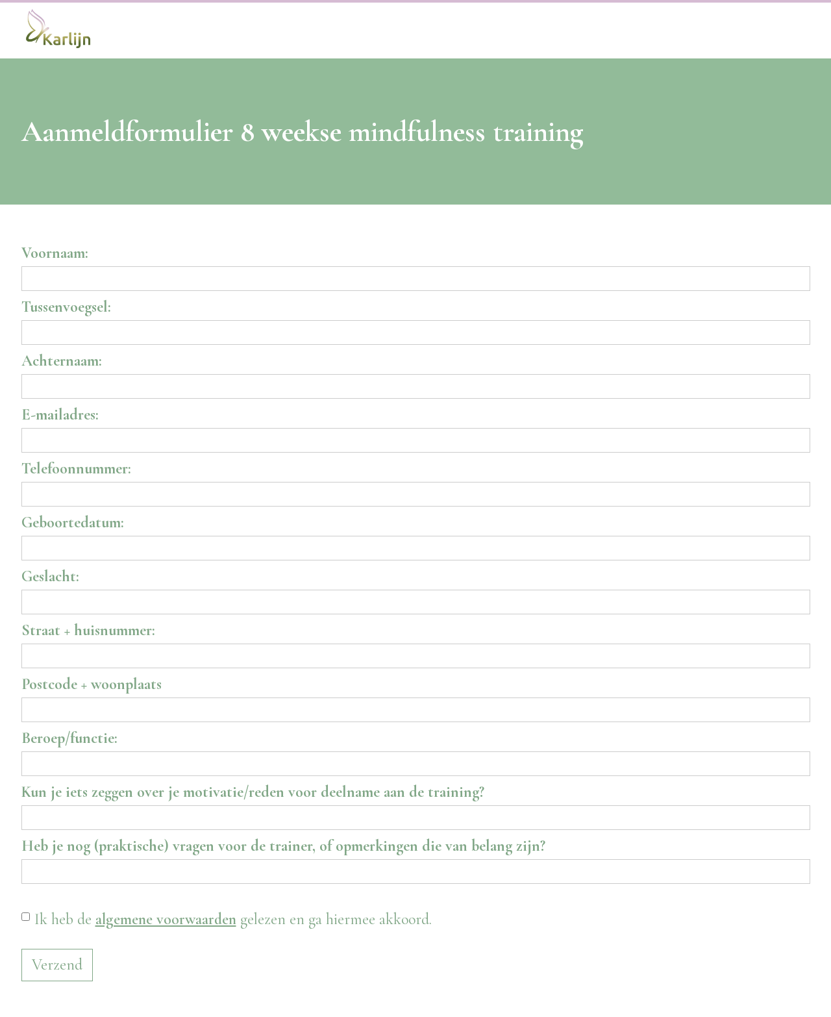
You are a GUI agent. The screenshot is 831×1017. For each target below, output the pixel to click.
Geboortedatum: (72, 522)
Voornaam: (54, 253)
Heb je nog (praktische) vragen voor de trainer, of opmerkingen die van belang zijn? (283, 845)
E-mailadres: (60, 414)
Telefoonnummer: (76, 468)
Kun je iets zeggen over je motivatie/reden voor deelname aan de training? (252, 792)
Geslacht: (50, 576)
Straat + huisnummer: (88, 630)
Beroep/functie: (69, 738)
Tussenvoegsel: (66, 306)
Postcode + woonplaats (91, 684)
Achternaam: (61, 360)
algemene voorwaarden (165, 919)
